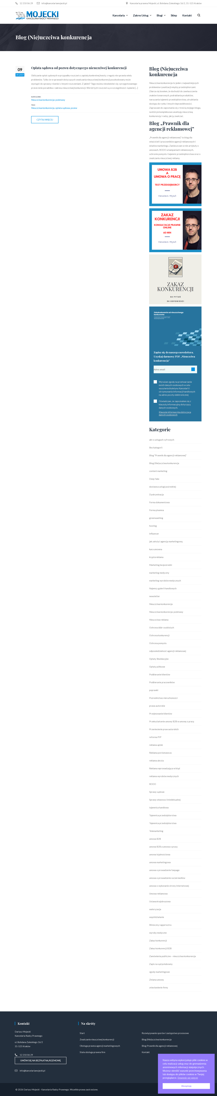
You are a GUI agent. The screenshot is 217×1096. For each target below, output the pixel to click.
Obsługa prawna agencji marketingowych (100, 1045)
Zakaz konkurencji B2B (160, 948)
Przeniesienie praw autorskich (164, 729)
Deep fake (154, 478)
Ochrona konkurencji (159, 635)
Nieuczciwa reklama (158, 619)
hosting (153, 525)
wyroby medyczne (158, 932)
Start (82, 1033)
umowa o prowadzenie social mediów (167, 878)
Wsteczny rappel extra (160, 925)
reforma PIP (155, 737)
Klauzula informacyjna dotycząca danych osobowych (175, 413)
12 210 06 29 (26, 1054)
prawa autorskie (157, 705)
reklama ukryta (156, 760)
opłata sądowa (62, 108)
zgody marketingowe (159, 971)
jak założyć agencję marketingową (166, 541)
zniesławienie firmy (158, 987)
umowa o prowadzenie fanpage (164, 870)
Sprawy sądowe (156, 792)
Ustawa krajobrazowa (159, 901)
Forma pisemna (156, 510)
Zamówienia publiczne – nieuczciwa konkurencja (172, 956)
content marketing (158, 471)
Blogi (160, 15)
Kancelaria (118, 15)
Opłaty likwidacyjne (159, 658)
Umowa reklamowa (158, 893)
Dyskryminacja (156, 494)
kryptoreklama (156, 557)
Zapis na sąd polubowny (161, 964)
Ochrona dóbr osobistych (161, 627)
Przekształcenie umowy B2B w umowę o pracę (171, 721)
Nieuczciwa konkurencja (42, 108)
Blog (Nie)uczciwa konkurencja (164, 463)
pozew (74, 108)
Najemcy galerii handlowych (163, 588)
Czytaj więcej (45, 119)
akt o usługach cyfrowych (161, 439)
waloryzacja (155, 909)
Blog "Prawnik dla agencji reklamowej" (167, 455)
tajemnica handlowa (159, 807)
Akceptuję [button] (186, 1086)
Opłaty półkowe (157, 666)
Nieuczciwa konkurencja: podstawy (48, 99)
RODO (152, 784)
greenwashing (156, 518)
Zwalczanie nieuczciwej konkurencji (97, 1039)
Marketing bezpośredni (160, 565)
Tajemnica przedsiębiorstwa (162, 815)
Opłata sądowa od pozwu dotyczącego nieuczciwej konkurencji (79, 68)
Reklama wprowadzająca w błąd (164, 768)
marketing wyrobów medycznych (165, 580)
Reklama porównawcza (160, 752)
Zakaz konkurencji (158, 940)
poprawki (153, 690)
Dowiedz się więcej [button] (188, 1078)
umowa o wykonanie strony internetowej (169, 885)
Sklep (174, 15)
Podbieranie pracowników (162, 682)
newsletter (154, 596)
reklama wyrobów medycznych (164, 776)
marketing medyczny (159, 572)
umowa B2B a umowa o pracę (163, 846)
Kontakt (187, 15)
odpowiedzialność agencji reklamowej (167, 651)
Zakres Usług (140, 15)
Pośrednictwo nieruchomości (163, 698)
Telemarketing (156, 831)
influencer (154, 533)
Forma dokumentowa (159, 502)
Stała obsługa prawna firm (92, 1052)
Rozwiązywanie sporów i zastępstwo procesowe (165, 1033)
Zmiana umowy (156, 979)
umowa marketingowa (160, 862)
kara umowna (155, 549)
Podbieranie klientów (159, 674)
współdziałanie (156, 917)
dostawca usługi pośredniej (162, 486)
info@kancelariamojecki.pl (32, 1070)
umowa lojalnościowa (159, 854)
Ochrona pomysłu (158, 643)
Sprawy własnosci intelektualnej (165, 799)
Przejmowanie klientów (160, 713)
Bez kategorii (155, 447)
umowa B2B (155, 838)
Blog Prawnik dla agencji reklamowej (159, 1045)
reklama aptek (156, 745)
